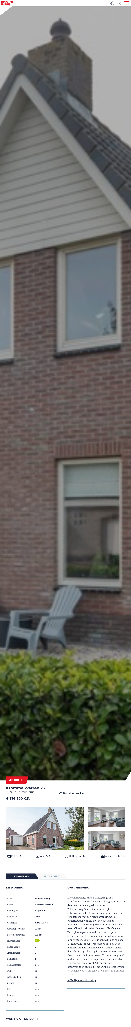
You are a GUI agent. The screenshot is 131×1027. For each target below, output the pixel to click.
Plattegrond (76, 856)
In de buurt (51, 876)
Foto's (16, 856)
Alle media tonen (115, 856)
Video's (44, 856)
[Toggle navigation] (127, 3)
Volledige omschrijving (81, 980)
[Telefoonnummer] (113, 3)
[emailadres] (120, 3)
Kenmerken (22, 876)
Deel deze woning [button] (73, 793)
